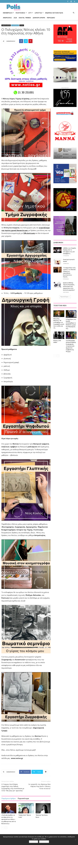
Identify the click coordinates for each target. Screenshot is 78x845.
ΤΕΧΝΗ (21, 25)
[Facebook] (67, 1)
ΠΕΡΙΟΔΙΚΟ (51, 18)
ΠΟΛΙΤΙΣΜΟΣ (20, 13)
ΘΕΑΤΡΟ (56, 338)
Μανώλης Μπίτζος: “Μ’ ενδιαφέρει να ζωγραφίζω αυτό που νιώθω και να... (58, 323)
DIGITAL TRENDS (25, 18)
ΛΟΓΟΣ (21, 812)
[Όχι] (75, 840)
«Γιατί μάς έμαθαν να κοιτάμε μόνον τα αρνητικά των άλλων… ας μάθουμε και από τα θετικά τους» (8, 819)
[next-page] (6, 827)
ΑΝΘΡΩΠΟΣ (7, 18)
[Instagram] (71, 1)
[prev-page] (2, 827)
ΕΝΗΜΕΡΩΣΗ (7, 13)
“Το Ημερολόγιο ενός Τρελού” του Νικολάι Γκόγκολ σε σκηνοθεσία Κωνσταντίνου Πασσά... (69, 272)
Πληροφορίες (44, 841)
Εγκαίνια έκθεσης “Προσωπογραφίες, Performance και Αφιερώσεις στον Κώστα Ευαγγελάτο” (69, 286)
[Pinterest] (30, 41)
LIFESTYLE (38, 13)
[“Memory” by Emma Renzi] (43, 808)
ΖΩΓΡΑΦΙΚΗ (57, 316)
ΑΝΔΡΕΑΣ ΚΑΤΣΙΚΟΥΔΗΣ (54, 13)
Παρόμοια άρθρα (8, 798)
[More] (46, 772)
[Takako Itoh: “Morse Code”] (25, 808)
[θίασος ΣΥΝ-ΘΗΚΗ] (58, 335)
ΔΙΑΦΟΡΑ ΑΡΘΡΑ (39, 18)
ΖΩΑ (15, 18)
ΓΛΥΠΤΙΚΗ (68, 338)
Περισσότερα (23, 798)
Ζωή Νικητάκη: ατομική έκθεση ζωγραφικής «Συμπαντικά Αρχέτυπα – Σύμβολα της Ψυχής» (71, 346)
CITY (30, 13)
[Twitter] (74, 1)
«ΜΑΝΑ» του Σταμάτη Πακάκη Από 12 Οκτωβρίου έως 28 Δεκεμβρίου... (69, 250)
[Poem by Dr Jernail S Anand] (57, 261)
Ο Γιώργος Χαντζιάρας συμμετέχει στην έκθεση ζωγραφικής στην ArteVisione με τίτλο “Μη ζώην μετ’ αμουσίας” (12, 787)
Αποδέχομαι (33, 841)
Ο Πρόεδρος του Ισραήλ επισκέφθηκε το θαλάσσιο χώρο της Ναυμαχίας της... (71, 323)
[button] (73, 13)
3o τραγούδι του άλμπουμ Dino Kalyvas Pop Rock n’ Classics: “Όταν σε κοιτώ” (39, 786)
